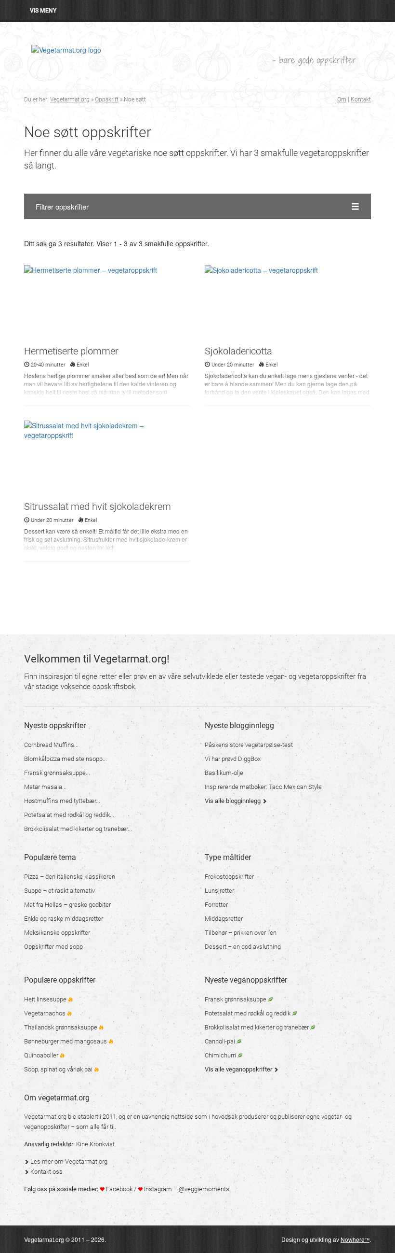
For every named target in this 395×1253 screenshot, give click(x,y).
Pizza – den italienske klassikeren (69, 876)
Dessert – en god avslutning (243, 946)
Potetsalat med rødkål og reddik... (69, 814)
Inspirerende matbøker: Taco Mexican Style (263, 786)
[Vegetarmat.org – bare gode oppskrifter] (66, 49)
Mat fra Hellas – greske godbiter (67, 904)
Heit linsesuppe (46, 999)
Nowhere (355, 1239)
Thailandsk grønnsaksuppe (61, 1027)
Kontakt (361, 99)
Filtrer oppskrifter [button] (62, 206)
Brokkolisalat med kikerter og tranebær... (78, 828)
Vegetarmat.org (70, 99)
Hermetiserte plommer (71, 351)
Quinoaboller (42, 1055)
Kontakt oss (46, 1171)
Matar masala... (45, 786)
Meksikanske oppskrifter (57, 932)
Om (341, 99)
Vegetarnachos (45, 1013)
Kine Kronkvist (95, 1144)
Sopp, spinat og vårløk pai (59, 1069)
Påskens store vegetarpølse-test (249, 744)
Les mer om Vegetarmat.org (68, 1161)
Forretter (216, 904)
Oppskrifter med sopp (53, 946)
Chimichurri (221, 1055)
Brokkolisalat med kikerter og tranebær (257, 1027)
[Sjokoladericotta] (288, 304)
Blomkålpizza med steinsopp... (65, 758)
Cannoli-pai (221, 1041)
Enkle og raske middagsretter (63, 918)
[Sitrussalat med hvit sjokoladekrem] (107, 460)
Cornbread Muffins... (51, 744)
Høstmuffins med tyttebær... (62, 800)
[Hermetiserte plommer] (107, 304)
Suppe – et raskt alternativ (59, 890)
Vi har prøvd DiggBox (233, 758)
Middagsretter (224, 918)
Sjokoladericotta (238, 351)
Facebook (118, 1189)
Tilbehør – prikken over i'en (240, 932)
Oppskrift (106, 99)
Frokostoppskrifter (229, 876)
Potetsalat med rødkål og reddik (248, 1013)
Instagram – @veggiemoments (186, 1189)
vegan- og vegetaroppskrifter (311, 676)
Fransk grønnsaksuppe (236, 999)
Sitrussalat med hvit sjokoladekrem (97, 506)
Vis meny (43, 10)
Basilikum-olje (224, 772)
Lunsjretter (219, 890)
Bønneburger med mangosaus (66, 1041)
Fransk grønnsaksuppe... (57, 772)
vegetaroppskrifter (334, 153)
